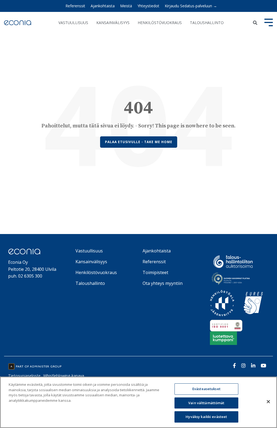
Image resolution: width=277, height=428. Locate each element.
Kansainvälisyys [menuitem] (91, 262)
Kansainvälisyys (113, 22)
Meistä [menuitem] (126, 5)
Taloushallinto (207, 22)
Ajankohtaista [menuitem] (103, 5)
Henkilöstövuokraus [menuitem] (96, 272)
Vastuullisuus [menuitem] (89, 251)
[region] (138, 402)
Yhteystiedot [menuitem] (148, 5)
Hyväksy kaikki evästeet (206, 416)
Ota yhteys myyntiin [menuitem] (163, 283)
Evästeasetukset (206, 388)
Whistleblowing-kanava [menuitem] (63, 375)
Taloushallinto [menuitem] (90, 283)
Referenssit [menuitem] (75, 5)
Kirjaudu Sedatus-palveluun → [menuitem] (191, 5)
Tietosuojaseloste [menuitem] (24, 375)
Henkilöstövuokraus (160, 22)
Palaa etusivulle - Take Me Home (138, 142)
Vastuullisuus (73, 22)
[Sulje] (268, 402)
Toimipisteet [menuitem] (155, 272)
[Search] (255, 23)
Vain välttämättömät (206, 402)
